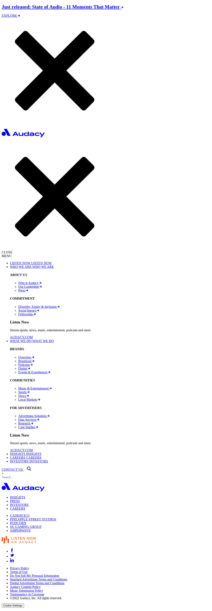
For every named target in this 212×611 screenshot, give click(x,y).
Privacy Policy (19, 568)
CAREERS (17, 508)
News (22, 396)
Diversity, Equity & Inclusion (37, 307)
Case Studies (27, 427)
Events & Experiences (33, 372)
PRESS (15, 501)
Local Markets (28, 399)
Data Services (27, 419)
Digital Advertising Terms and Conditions (37, 583)
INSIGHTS (17, 497)
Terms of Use (19, 572)
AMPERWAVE (20, 530)
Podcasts (24, 365)
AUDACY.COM (21, 337)
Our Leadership (29, 286)
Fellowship (26, 314)
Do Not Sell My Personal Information (34, 575)
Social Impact (27, 310)
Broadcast (25, 361)
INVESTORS (19, 505)
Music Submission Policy (26, 590)
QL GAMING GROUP (25, 527)
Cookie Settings (12, 605)
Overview (25, 357)
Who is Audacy (28, 283)
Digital (23, 368)
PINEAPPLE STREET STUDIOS (33, 519)
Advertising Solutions (32, 416)
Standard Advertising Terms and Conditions (38, 579)
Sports (22, 392)
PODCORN (18, 523)
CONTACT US (13, 469)
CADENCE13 (19, 515)
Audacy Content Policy (25, 587)
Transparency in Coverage (27, 594)
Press (22, 290)
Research (24, 423)
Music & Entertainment (33, 388)
